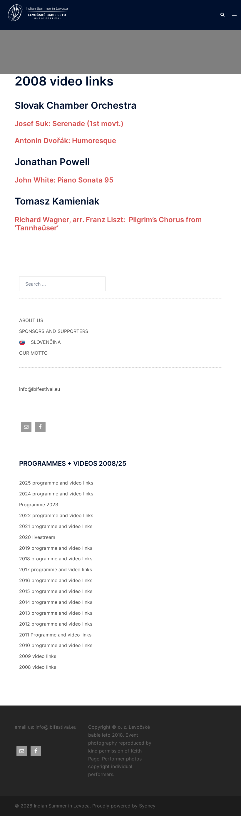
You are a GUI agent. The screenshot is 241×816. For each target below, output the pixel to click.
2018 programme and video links (55, 559)
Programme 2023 (38, 504)
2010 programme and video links (55, 645)
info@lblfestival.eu (39, 389)
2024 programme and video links (56, 494)
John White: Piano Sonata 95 (64, 180)
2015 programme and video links (55, 591)
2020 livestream (37, 537)
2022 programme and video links (56, 515)
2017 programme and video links (55, 569)
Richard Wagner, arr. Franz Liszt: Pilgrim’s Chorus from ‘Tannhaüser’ (108, 223)
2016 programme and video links (55, 580)
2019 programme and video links (55, 548)
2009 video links (37, 656)
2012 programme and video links (55, 624)
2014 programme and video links (55, 602)
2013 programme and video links (55, 613)
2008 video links (37, 667)
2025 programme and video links (56, 483)
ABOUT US (31, 320)
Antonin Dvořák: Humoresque (65, 140)
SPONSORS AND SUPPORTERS (53, 331)
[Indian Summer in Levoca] (40, 14)
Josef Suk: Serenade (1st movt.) (69, 123)
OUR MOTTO (33, 353)
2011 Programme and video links (55, 635)
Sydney (147, 806)
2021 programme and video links (55, 526)
